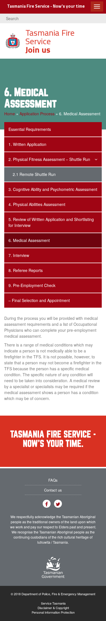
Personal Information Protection (53, 612)
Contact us (53, 490)
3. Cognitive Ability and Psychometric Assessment (52, 189)
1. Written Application (27, 144)
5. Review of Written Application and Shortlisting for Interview (51, 222)
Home (9, 113)
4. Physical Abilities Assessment (36, 204)
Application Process (37, 113)
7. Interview (18, 255)
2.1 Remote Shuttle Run (34, 174)
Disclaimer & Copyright (53, 607)
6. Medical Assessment (29, 240)
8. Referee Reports (25, 270)
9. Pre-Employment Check (31, 285)
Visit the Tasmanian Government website (53, 567)
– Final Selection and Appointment (39, 300)
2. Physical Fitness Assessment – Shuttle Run (49, 159)
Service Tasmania (53, 603)
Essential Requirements (29, 129)
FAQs (53, 480)
